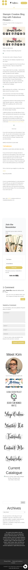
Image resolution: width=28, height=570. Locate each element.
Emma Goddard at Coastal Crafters (16, 121)
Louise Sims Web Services (14, 568)
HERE (4, 171)
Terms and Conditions (17, 561)
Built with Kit (14, 275)
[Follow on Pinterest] (3, 4)
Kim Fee (6, 22)
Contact (13, 562)
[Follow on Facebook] (3, 1)
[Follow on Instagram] (6, 1)
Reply (22, 299)
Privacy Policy (7, 561)
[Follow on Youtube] (6, 4)
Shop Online (17, 479)
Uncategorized (18, 22)
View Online (11, 479)
